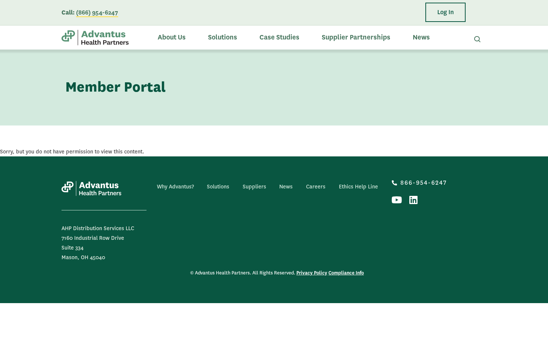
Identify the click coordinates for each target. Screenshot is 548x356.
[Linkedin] (413, 199)
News (421, 37)
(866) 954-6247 (97, 12)
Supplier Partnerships (356, 37)
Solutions (222, 37)
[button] (445, 12)
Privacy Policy (311, 273)
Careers (315, 186)
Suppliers (254, 186)
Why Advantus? (175, 186)
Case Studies (279, 37)
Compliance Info (346, 273)
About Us (172, 37)
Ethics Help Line (358, 186)
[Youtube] (396, 199)
